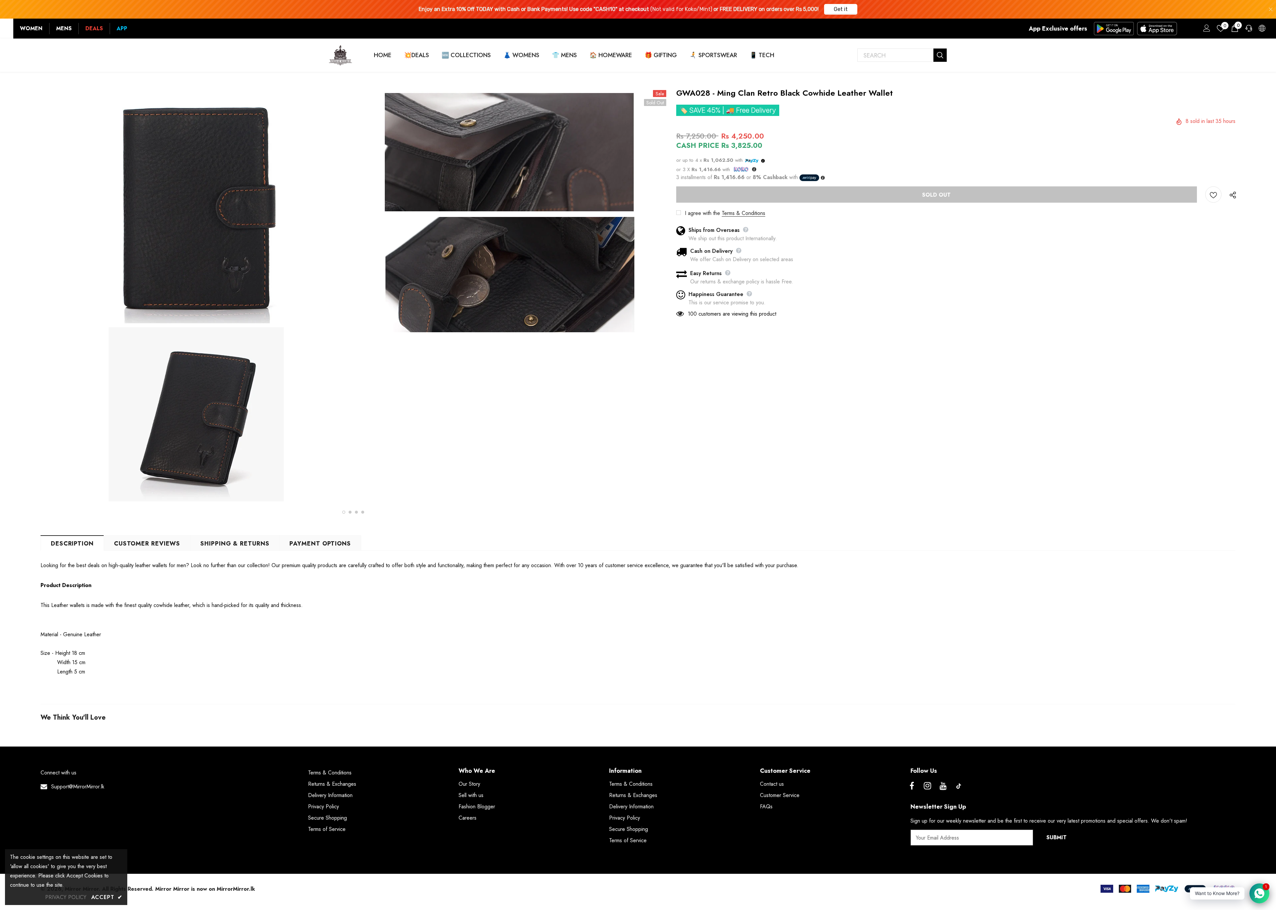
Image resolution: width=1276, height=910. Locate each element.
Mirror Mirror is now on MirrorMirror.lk (205, 889)
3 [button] (356, 512)
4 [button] (362, 512)
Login (1205, 30)
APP (122, 28)
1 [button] (343, 512)
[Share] (1231, 194)
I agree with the (702, 213)
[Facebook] (912, 786)
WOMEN (31, 28)
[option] (196, 297)
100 (692, 314)
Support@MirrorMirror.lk (77, 786)
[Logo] (340, 55)
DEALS (94, 28)
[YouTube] (943, 786)
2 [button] (350, 512)
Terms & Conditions (743, 213)
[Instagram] (927, 786)
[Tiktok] (959, 786)
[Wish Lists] (1213, 194)
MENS (64, 28)
